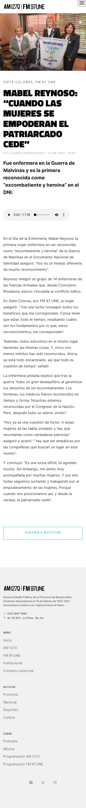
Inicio (7, 640)
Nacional (10, 702)
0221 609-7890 (16, 613)
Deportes (10, 710)
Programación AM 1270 (21, 756)
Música (8, 749)
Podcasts (10, 741)
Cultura (9, 717)
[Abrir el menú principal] (82, 3)
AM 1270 (10, 648)
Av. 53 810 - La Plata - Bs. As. (25, 618)
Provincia (10, 694)
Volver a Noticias (43, 532)
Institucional (12, 663)
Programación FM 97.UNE (23, 764)
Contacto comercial (18, 671)
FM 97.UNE (11, 655)
